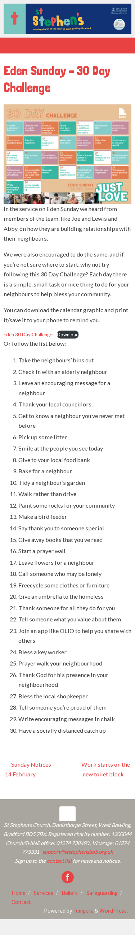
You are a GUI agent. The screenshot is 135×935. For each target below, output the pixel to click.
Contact (21, 902)
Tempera (83, 911)
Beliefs (70, 893)
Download (68, 334)
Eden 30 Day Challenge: (28, 334)
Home (19, 893)
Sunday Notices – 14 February (30, 769)
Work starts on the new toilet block (105, 769)
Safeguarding (102, 893)
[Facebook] (68, 877)
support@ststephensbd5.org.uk (77, 852)
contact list (59, 861)
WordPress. (113, 911)
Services (43, 893)
